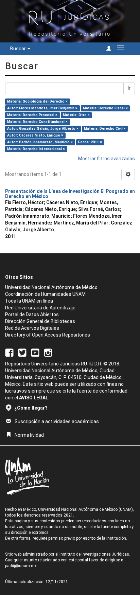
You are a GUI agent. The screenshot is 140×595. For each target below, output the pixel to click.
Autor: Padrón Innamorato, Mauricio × (40, 142)
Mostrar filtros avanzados (106, 158)
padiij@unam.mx (21, 565)
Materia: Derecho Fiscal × (105, 108)
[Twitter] (22, 352)
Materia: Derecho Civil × (105, 128)
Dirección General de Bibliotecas (40, 321)
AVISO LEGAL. (34, 397)
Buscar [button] (18, 48)
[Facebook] (9, 352)
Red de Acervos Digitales (32, 328)
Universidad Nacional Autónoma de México (51, 287)
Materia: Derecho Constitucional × (37, 122)
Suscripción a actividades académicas (57, 421)
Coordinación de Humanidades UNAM (45, 294)
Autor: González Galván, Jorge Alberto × (42, 128)
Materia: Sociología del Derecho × (37, 101)
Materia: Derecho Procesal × (32, 115)
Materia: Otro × (76, 115)
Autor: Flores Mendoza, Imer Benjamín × (42, 108)
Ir (129, 88)
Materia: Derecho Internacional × (36, 149)
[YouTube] (35, 352)
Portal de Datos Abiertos (32, 314)
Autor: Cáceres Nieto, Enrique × (35, 135)
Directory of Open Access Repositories (47, 335)
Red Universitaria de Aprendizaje (40, 307)
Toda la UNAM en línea (29, 301)
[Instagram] (48, 352)
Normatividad (29, 435)
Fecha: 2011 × (90, 142)
